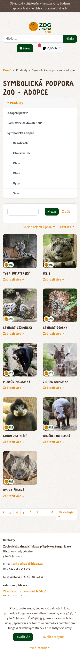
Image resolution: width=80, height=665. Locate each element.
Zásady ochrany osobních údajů (25, 591)
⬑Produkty (15, 103)
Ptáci (16, 173)
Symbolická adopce (20, 133)
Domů (7, 70)
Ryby (16, 183)
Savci (16, 193)
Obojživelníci (22, 153)
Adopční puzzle (18, 113)
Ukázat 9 (66, 227)
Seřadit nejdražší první (37, 227)
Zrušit (66, 211)
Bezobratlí (20, 143)
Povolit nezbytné (53, 637)
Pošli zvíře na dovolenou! (24, 123)
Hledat (70, 38)
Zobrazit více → (13, 279)
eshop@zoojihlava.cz (28, 563)
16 (51, 512)
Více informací (40, 648)
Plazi (16, 163)
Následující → (66, 514)
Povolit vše (23, 637)
